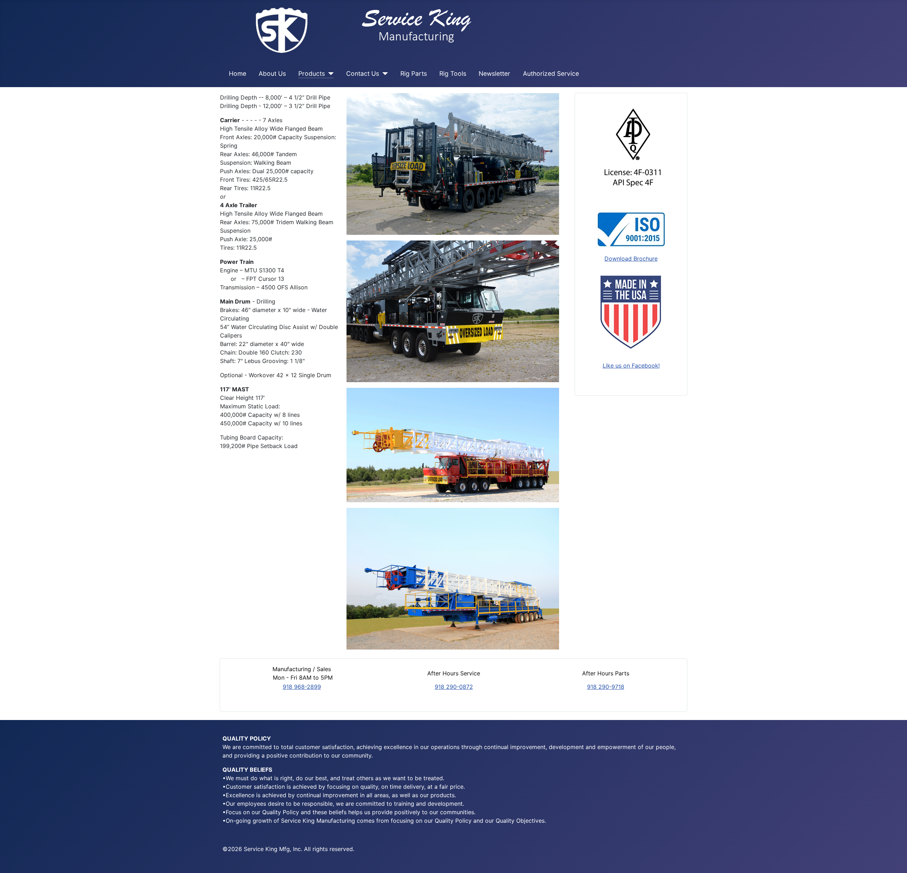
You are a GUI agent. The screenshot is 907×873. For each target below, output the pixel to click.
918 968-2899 (302, 686)
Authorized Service (551, 73)
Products (311, 73)
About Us (272, 73)
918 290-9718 (605, 686)
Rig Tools (452, 73)
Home (237, 73)
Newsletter (494, 73)
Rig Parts (413, 73)
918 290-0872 (454, 686)
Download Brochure (631, 258)
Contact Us (362, 73)
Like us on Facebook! (631, 365)
